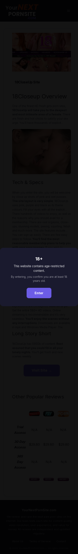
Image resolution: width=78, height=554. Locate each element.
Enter (39, 293)
